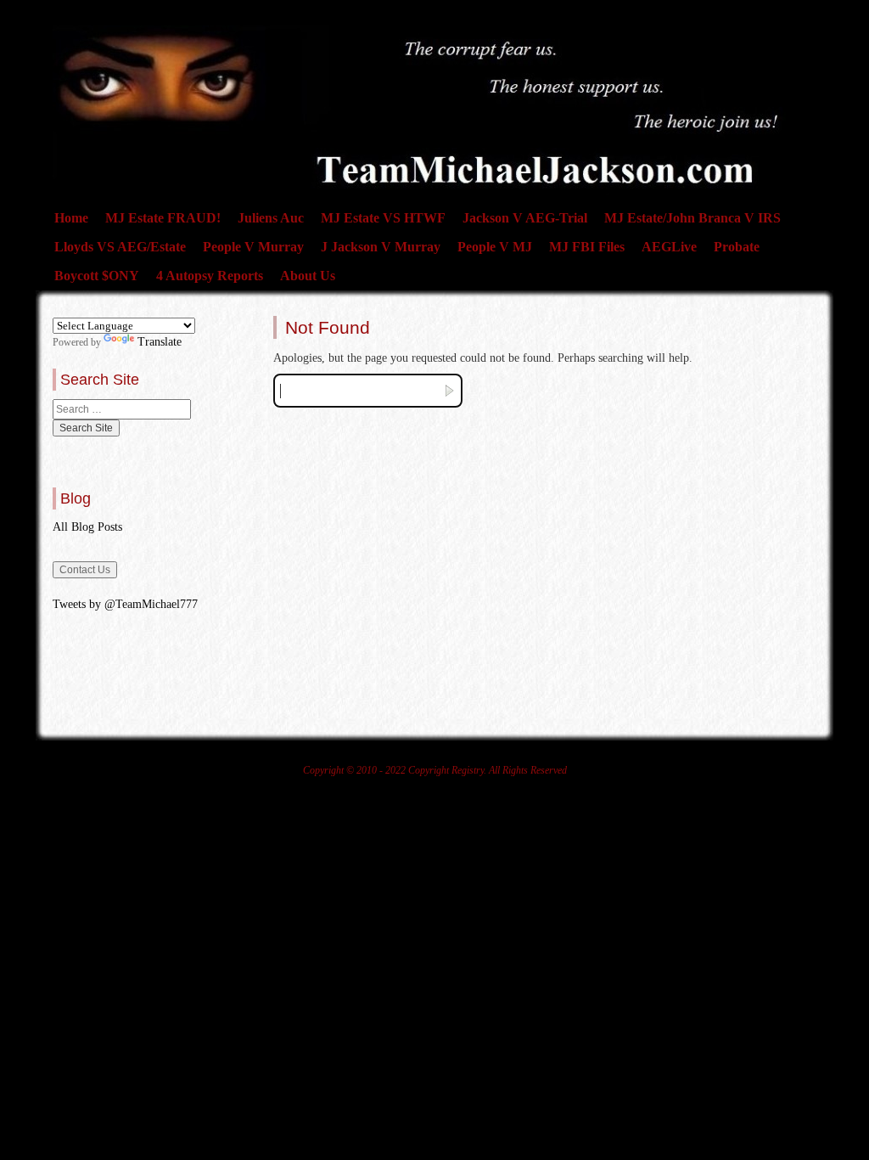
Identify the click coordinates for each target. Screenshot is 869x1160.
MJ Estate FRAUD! (163, 218)
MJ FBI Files (587, 246)
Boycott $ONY (96, 275)
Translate (159, 341)
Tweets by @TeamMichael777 (125, 604)
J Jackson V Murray (380, 246)
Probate (737, 246)
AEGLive (669, 246)
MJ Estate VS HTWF (383, 218)
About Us (307, 275)
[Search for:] (122, 409)
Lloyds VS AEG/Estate (120, 246)
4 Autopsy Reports (209, 275)
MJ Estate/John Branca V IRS (692, 218)
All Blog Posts (87, 527)
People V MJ (494, 246)
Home (71, 218)
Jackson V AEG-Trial (525, 218)
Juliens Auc (271, 218)
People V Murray (253, 246)
